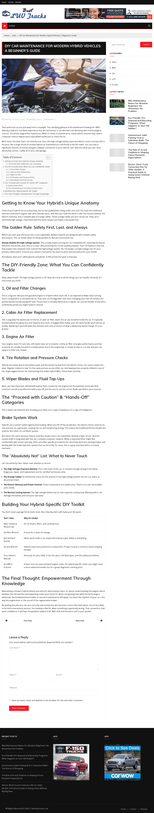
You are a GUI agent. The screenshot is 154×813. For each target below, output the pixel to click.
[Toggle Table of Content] (47, 158)
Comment (15, 647)
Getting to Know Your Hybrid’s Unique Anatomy (24, 161)
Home (4, 2)
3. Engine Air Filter (15, 175)
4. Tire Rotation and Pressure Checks (22, 177)
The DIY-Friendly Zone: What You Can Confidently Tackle (27, 167)
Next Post (80, 620)
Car (113, 73)
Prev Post (28, 620)
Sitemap (18, 2)
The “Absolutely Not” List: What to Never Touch (25, 188)
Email (59, 674)
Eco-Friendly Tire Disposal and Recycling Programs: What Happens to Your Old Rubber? (139, 123)
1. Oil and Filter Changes (17, 169)
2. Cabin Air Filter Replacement (19, 172)
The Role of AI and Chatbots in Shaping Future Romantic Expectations (138, 153)
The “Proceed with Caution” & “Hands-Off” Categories (26, 183)
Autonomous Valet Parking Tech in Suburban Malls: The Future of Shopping (138, 139)
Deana (39, 119)
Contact (11, 2)
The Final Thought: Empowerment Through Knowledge (27, 194)
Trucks (115, 85)
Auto (114, 62)
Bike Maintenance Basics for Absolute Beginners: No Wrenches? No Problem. (138, 105)
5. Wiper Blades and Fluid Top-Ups (21, 180)
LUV (114, 79)
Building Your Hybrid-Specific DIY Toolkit (21, 191)
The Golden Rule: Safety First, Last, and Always (25, 164)
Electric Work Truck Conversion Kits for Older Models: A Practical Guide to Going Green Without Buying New (139, 171)
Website (13, 687)
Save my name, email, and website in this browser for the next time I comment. (47, 700)
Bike (114, 68)
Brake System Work (15, 185)
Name (13, 674)
